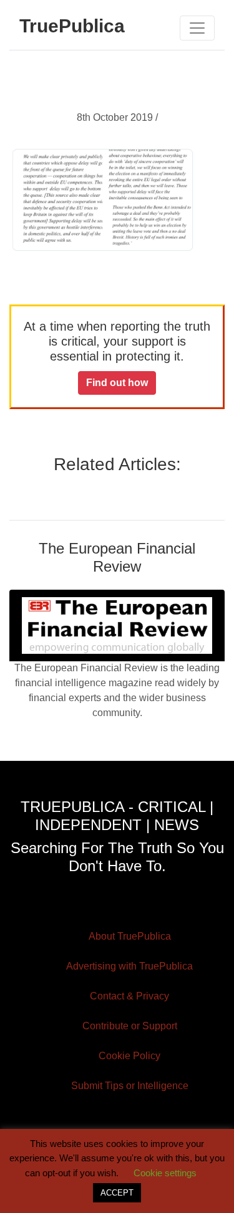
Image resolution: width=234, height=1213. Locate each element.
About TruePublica (130, 936)
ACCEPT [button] (117, 1192)
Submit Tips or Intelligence (129, 1085)
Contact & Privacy (129, 996)
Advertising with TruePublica (129, 966)
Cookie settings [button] (165, 1173)
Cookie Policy (129, 1055)
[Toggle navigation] (197, 28)
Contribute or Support (129, 1026)
